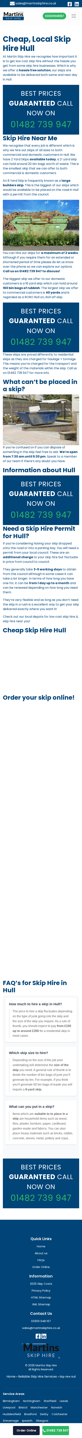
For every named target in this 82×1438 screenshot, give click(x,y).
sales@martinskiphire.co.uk (35, 3)
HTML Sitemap (41, 1297)
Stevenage (11, 1421)
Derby (44, 1414)
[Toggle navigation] (73, 16)
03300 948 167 (41, 1321)
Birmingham (11, 1401)
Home (10, 1376)
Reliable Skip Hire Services (37, 1376)
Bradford (30, 1414)
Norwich (56, 1407)
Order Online (26, 1430)
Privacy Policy (41, 1291)
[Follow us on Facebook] (38, 1336)
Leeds (64, 1401)
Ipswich (27, 1421)
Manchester (39, 1407)
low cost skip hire (62, 616)
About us (41, 1253)
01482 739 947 (41, 124)
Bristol (23, 1407)
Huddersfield (12, 1414)
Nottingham (31, 1401)
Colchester (60, 1414)
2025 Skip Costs (41, 1284)
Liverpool (9, 1407)
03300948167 (54, 16)
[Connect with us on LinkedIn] (44, 1336)
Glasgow (42, 1421)
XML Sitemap (41, 1304)
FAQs (41, 1260)
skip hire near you (16, 621)
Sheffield (50, 1401)
